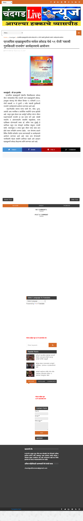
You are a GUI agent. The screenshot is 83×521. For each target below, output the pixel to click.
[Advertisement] (41, 178)
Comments (51, 381)
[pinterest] (61, 2)
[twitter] (54, 2)
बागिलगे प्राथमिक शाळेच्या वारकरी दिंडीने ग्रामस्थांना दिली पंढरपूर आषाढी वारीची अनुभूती (45, 357)
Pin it (53, 150)
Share (33, 150)
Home (5, 37)
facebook (67, 205)
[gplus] (58, 2)
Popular (41, 381)
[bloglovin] (65, 2)
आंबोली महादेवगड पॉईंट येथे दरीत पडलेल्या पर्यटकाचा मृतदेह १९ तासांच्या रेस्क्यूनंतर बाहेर (45, 373)
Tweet (14, 150)
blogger (15, 205)
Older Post (74, 199)
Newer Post (8, 199)
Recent (31, 381)
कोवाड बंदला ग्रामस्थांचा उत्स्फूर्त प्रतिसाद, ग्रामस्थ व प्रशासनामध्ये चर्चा (45, 365)
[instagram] (79, 2)
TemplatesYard (16, 509)
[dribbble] (68, 2)
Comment (72, 150)
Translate (41, 304)
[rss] (72, 2)
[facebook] (51, 2)
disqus (41, 205)
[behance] (75, 2)
